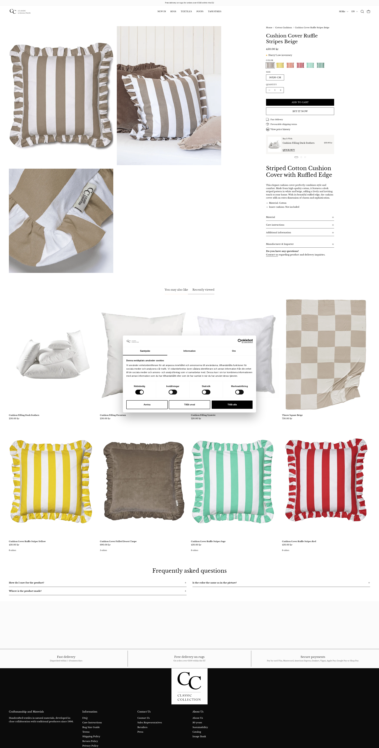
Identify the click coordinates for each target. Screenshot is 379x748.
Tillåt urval (189, 404)
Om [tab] (234, 351)
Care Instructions (92, 722)
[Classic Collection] (23, 11)
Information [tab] (189, 351)
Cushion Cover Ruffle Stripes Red (299, 541)
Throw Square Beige (292, 415)
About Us (197, 711)
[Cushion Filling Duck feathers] (274, 144)
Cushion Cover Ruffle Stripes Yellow (27, 541)
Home (269, 27)
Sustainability (200, 727)
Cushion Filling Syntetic (203, 415)
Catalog (196, 731)
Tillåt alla (232, 404)
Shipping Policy (91, 736)
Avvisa (147, 404)
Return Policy (90, 741)
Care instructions (275, 225)
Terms (86, 731)
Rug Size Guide (91, 727)
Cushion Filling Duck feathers (298, 143)
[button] (362, 11)
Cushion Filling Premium (113, 415)
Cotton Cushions (283, 27)
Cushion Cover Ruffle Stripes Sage (208, 541)
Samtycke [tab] (145, 351)
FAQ (84, 718)
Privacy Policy (90, 745)
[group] (189, 3)
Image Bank (199, 736)
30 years (197, 722)
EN (353, 11)
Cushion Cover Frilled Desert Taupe (118, 541)
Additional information (278, 232)
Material (270, 217)
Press (140, 731)
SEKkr (342, 11)
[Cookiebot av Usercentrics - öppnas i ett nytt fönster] (240, 341)
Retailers (142, 727)
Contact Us (144, 711)
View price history (280, 129)
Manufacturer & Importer (280, 244)
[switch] (173, 392)
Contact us (272, 254)
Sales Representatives (149, 722)
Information (89, 711)
